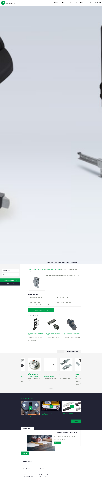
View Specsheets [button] (79, 376)
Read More (57, 442)
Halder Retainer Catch (67, 413)
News (76, 2)
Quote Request (10, 283)
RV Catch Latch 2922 (25, 416)
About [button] (71, 2)
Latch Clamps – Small (65, 373)
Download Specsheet (11, 280)
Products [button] (56, 2)
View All (76, 421)
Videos (81, 2)
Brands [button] (64, 2)
